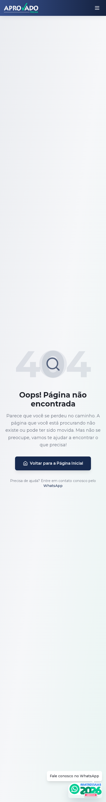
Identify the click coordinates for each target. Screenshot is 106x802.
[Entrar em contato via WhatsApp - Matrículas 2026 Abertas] (85, 790)
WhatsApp (53, 485)
